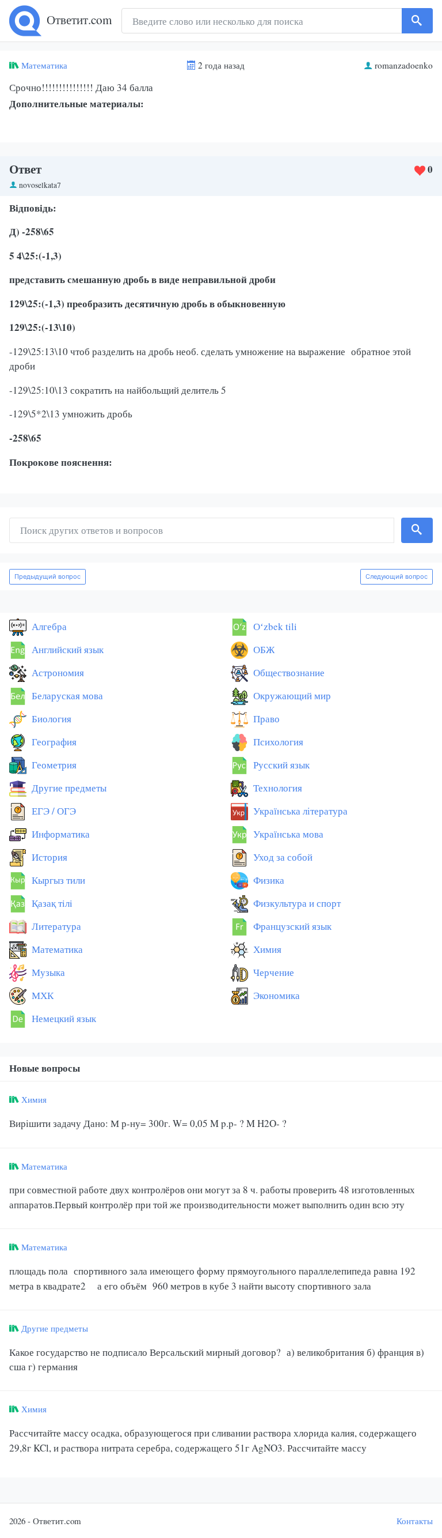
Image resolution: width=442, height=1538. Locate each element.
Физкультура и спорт (296, 903)
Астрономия (56, 672)
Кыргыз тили (57, 880)
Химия (266, 949)
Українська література (299, 810)
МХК (41, 995)
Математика (44, 65)
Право (265, 718)
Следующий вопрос (396, 576)
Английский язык (66, 649)
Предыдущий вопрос (47, 576)
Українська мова (287, 833)
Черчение (272, 972)
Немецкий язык (62, 1018)
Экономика (275, 995)
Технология (276, 787)
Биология (50, 718)
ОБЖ (263, 649)
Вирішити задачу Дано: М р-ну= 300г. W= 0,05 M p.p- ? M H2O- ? (148, 1123)
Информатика (59, 833)
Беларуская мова (66, 695)
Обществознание (288, 672)
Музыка (47, 972)
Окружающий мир (291, 695)
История (48, 857)
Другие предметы (67, 787)
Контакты (415, 1520)
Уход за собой (282, 857)
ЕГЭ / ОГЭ (52, 810)
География (53, 741)
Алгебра (48, 626)
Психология (277, 741)
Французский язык (291, 926)
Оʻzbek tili (274, 626)
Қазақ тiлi (51, 903)
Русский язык (280, 764)
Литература (55, 926)
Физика (267, 880)
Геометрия (53, 764)
